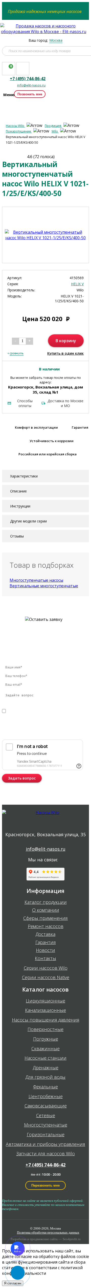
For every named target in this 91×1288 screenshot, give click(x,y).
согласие (24, 711)
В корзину (66, 340)
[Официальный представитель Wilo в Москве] (45, 31)
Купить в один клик (65, 353)
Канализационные (45, 1010)
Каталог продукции (46, 902)
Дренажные (45, 1068)
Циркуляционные (45, 1001)
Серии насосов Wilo (45, 968)
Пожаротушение (19, 131)
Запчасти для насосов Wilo (45, 1154)
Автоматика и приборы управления (45, 1144)
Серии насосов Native (45, 977)
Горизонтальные (45, 1134)
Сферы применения (45, 918)
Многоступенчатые (45, 1125)
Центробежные (46, 1096)
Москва (55, 40)
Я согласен (12, 1283)
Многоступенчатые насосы (36, 580)
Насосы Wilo (15, 126)
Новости (45, 950)
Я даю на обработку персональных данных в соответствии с (38, 716)
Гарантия (45, 942)
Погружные (45, 1039)
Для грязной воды (45, 1077)
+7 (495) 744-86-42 (45, 1165)
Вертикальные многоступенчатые (44, 586)
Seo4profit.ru (72, 1239)
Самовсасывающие (46, 1106)
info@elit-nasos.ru (31, 85)
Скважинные (45, 1049)
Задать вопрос (22, 778)
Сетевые (45, 1115)
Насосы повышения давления (45, 1020)
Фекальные (45, 1087)
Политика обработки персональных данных (48, 1232)
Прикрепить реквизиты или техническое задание (37, 731)
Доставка (45, 934)
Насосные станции (45, 1058)
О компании (45, 910)
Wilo (55, 131)
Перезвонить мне (45, 1185)
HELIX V (77, 283)
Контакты (45, 958)
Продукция (53, 126)
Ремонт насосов (45, 926)
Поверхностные (45, 1029)
